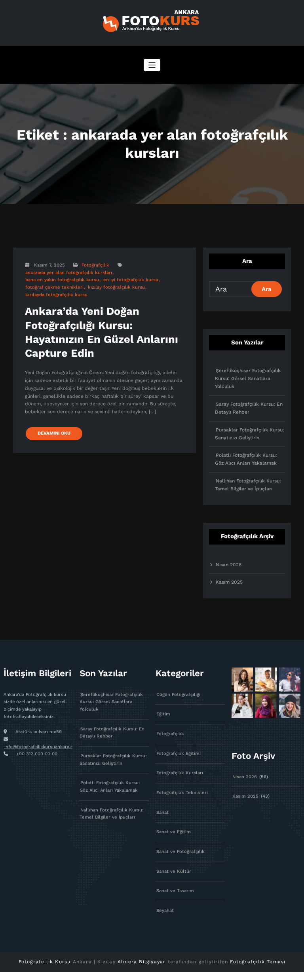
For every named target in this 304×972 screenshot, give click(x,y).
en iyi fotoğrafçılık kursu (130, 279)
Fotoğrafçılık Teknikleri (182, 792)
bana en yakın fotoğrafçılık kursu (62, 279)
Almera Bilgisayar (141, 961)
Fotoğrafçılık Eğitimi (178, 753)
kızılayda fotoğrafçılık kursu (56, 294)
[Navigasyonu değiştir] (152, 65)
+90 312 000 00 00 (36, 753)
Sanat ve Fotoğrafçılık (180, 851)
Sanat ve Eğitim (173, 831)
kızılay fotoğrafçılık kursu (116, 287)
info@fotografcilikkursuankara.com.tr (44, 746)
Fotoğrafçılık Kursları (179, 772)
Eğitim (163, 714)
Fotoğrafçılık (95, 265)
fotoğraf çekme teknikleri (54, 287)
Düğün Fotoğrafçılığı (178, 694)
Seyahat (165, 910)
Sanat (162, 812)
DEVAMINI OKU (54, 433)
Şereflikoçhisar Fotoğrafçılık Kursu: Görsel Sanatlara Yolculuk (248, 378)
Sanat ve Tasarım (175, 890)
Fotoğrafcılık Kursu (45, 961)
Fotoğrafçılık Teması (257, 961)
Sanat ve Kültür (173, 871)
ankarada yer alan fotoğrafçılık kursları (68, 272)
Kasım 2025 (229, 582)
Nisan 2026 (228, 564)
